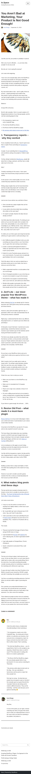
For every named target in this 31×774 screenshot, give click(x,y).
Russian (15, 534)
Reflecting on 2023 (6, 760)
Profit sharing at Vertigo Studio (9, 758)
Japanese (22, 534)
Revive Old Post (5, 419)
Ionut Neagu (6, 27)
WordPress (14, 772)
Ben (8, 620)
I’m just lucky (4, 763)
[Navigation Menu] (28, 3)
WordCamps (20, 159)
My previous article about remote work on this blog (16, 130)
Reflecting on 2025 (6, 750)
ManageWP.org (24, 151)
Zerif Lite (12, 302)
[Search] (28, 745)
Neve (2, 772)
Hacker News (7, 517)
